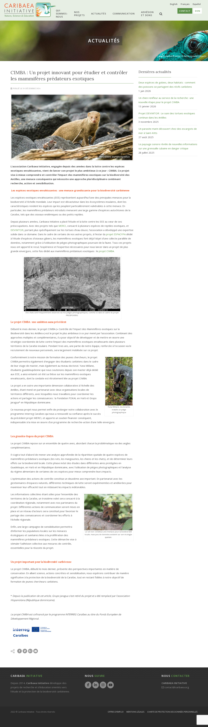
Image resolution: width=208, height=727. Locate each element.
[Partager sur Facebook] (19, 651)
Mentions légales (135, 711)
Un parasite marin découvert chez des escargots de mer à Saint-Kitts (167, 131)
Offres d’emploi (116, 711)
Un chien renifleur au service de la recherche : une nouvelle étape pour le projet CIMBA (166, 100)
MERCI (62, 225)
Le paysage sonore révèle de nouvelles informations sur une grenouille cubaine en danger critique (167, 146)
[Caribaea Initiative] (30, 9)
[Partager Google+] (30, 651)
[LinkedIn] (95, 685)
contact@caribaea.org (177, 687)
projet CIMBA (106, 251)
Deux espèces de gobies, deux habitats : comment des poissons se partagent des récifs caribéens (166, 84)
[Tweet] (25, 651)
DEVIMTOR (17, 230)
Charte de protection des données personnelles (172, 711)
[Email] (35, 651)
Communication (122, 13)
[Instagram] (103, 685)
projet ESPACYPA (116, 234)
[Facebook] (88, 685)
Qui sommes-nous (64, 13)
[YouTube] (110, 685)
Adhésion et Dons (144, 14)
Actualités (98, 13)
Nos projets (81, 14)
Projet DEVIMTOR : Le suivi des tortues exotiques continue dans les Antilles (166, 115)
